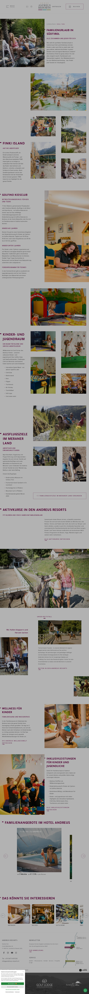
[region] (12, 977)
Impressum (17, 991)
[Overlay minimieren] (23, 972)
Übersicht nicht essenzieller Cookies (13, 989)
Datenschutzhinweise (9, 991)
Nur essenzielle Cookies (12, 986)
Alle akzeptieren (11, 983)
